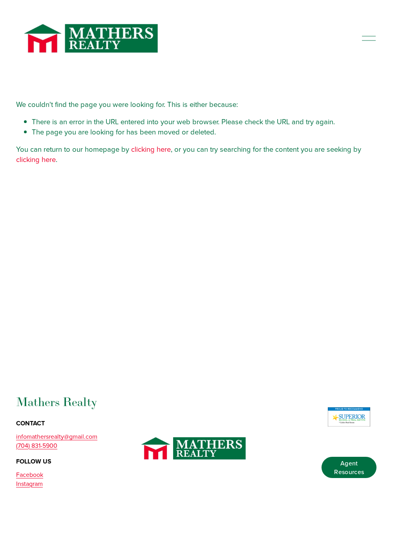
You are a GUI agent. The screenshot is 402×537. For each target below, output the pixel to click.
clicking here (151, 149)
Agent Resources (349, 467)
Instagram (29, 483)
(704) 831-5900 (36, 445)
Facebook (29, 474)
